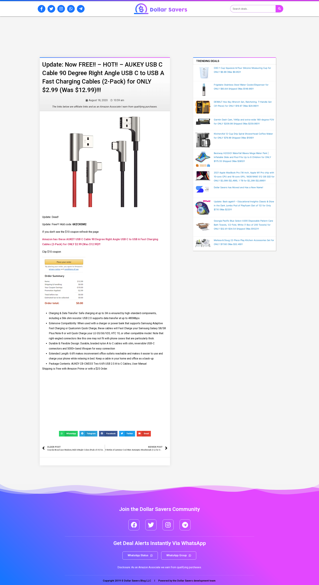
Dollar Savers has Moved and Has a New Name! (238, 187)
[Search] (279, 8)
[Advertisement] (95, 34)
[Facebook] (134, 525)
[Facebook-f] (41, 9)
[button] (140, 555)
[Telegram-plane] (81, 9)
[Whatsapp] (71, 9)
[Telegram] (185, 525)
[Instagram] (61, 9)
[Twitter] (51, 9)
